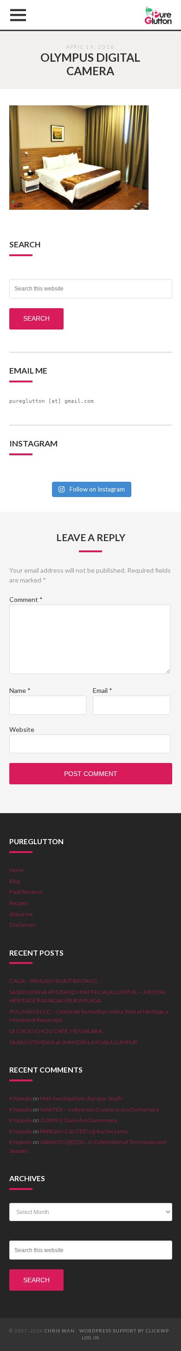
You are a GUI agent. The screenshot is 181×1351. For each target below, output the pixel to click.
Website (21, 729)
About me (21, 914)
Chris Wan (60, 1330)
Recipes (18, 902)
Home (16, 869)
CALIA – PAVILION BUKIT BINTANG (53, 980)
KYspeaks (20, 1098)
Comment (26, 599)
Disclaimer (22, 924)
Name (20, 690)
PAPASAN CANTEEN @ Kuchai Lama (84, 1131)
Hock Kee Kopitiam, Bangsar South (81, 1098)
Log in (90, 1337)
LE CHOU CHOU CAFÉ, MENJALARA (55, 1031)
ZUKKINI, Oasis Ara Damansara (78, 1120)
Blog (14, 881)
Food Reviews (25, 891)
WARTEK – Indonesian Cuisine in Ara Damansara (99, 1109)
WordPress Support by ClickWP (124, 1330)
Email (102, 690)
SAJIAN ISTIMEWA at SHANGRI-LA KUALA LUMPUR (73, 1042)
